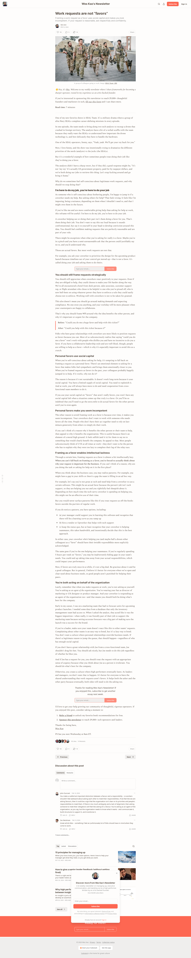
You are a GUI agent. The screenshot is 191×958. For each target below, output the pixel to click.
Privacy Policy (112, 914)
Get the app (106, 948)
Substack (84, 953)
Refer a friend (65, 715)
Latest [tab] (63, 846)
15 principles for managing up (70, 852)
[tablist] (64, 773)
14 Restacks (81, 741)
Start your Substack (89, 948)
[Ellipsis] (134, 793)
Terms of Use (106, 911)
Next (129, 757)
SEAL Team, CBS (111, 83)
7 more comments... (62, 835)
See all (59, 909)
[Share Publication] (164, 4)
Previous (63, 757)
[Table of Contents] (2, 479)
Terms (98, 942)
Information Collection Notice (95, 914)
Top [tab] (58, 846)
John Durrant (65, 793)
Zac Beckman (65, 820)
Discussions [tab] (72, 846)
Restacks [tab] (70, 773)
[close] (116, 873)
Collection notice (108, 942)
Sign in (184, 4)
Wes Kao (63, 25)
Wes (68, 89)
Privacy (92, 942)
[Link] (52, 190)
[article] (95, 857)
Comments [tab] (60, 773)
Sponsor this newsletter (70, 719)
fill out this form (93, 101)
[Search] (159, 4)
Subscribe (173, 4)
